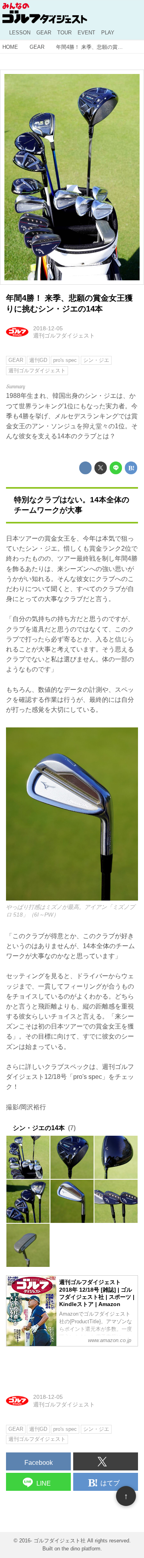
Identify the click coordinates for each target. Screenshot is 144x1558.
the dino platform (81, 1549)
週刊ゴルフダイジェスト (64, 335)
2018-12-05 (48, 328)
